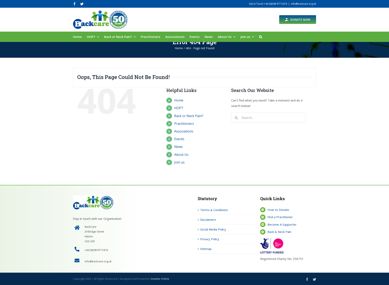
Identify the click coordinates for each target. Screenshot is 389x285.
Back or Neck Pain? (188, 116)
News (178, 146)
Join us (179, 162)
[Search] (260, 37)
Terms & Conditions (214, 210)
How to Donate (278, 210)
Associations (183, 131)
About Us (181, 154)
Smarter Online (160, 279)
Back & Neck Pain (279, 232)
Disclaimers (208, 220)
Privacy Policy (209, 239)
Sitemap (206, 249)
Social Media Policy (213, 229)
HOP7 (178, 108)
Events (179, 139)
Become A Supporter (282, 224)
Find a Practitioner (280, 217)
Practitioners (184, 123)
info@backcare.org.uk (303, 3)
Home (178, 100)
